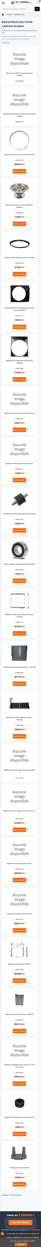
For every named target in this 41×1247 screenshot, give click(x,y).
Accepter (21, 1244)
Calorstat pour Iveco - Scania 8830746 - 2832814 (19, 206)
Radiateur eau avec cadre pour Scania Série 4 (19, 771)
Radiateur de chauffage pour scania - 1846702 (19, 719)
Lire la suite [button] (6, 42)
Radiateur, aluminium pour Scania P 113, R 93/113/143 (19, 1066)
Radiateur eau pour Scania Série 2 (19, 863)
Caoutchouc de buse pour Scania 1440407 (19, 257)
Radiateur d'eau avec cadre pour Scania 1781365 (19, 616)
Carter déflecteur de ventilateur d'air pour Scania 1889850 (19, 309)
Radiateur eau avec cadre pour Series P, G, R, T (19, 812)
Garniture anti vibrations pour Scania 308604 (19, 514)
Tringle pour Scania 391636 (19, 1168)
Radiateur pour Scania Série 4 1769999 (19, 1014)
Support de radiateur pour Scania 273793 (19, 1117)
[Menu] (3, 3)
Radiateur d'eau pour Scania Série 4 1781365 (19, 667)
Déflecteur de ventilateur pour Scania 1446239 (19, 362)
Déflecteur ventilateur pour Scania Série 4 (19, 413)
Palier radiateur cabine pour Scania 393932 (19, 564)
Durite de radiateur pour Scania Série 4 (19, 463)
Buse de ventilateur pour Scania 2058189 (19, 154)
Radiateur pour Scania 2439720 (19, 964)
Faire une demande (20, 1222)
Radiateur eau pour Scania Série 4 (19, 914)
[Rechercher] (37, 9)
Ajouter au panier (19, 171)
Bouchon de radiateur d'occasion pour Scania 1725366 (19, 115)
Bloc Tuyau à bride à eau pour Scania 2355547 (19, 74)
